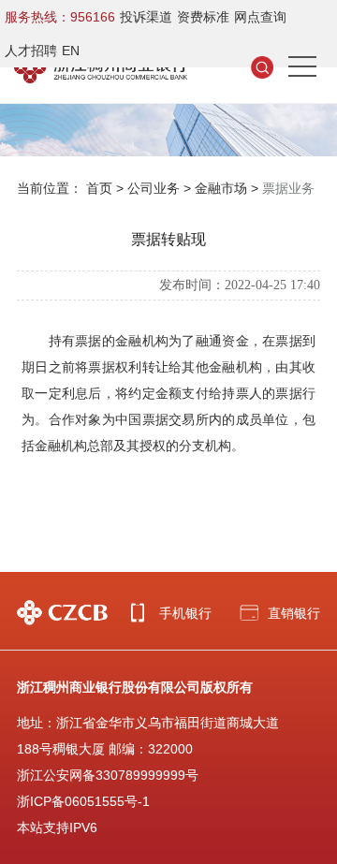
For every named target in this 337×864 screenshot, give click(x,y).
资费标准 (203, 16)
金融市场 (221, 188)
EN (71, 50)
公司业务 (153, 188)
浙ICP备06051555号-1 (83, 801)
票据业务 (288, 188)
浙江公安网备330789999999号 (107, 775)
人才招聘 (31, 50)
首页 (99, 188)
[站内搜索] (262, 66)
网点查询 (260, 16)
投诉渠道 (146, 16)
